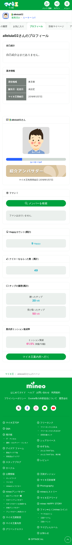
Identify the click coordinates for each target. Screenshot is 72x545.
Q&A (8, 428)
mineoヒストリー (48, 491)
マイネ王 (9, 482)
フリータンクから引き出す (51, 431)
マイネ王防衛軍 (47, 480)
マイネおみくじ (46, 514)
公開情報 (10, 474)
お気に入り (18, 26)
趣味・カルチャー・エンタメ (17, 443)
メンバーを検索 (38, 203)
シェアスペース (47, 440)
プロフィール (36, 26)
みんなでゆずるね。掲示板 (51, 454)
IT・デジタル (11, 439)
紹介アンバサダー (13, 496)
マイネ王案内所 (13, 523)
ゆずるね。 (45, 446)
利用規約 (55, 392)
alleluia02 (18, 14)
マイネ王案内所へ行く (36, 356)
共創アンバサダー (13, 508)
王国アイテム (46, 518)
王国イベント (46, 522)
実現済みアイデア (13, 456)
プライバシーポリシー (15, 398)
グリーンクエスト (14, 529)
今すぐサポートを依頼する (16, 504)
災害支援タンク (46, 435)
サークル (10, 468)
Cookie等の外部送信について (42, 398)
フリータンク (46, 422)
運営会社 (63, 398)
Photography (47, 486)
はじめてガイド (18, 392)
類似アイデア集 (12, 453)
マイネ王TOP (12, 422)
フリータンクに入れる (49, 427)
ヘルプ (31, 392)
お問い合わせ (42, 392)
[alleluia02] (36, 140)
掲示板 (9, 434)
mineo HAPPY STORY (51, 503)
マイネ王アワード (49, 497)
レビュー (44, 460)
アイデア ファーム (15, 448)
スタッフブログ (13, 462)
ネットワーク (11, 478)
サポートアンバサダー (14, 500)
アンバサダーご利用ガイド (16, 512)
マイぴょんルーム (49, 527)
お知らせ (44, 533)
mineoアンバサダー (15, 491)
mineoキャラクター (13, 486)
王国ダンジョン (47, 474)
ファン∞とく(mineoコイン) (53, 509)
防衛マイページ (56, 26)
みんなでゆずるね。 (48, 451)
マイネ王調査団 (13, 517)
